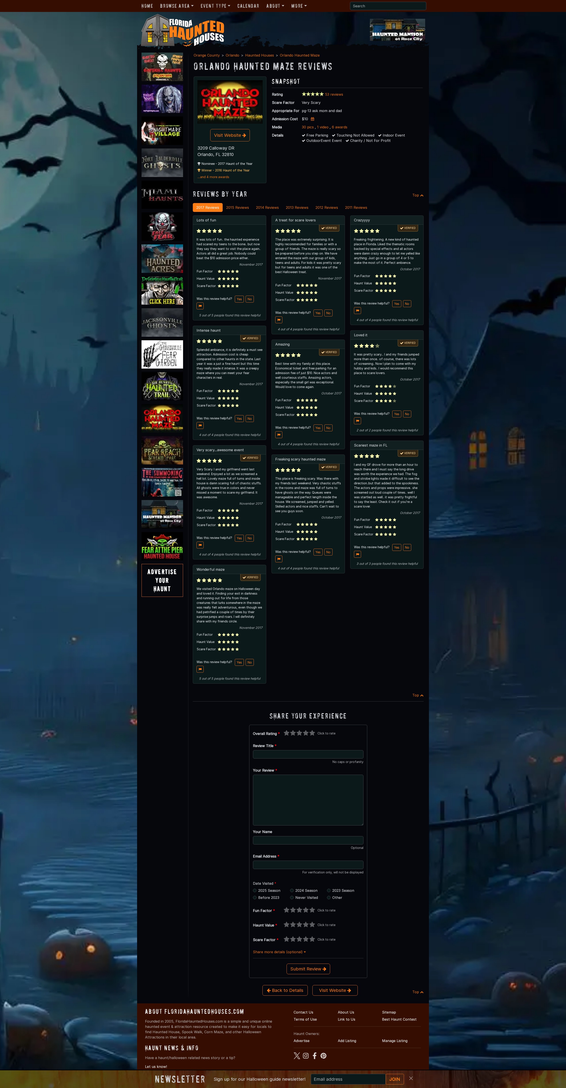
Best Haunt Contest (399, 1019)
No (250, 299)
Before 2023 (268, 897)
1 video (323, 127)
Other (337, 897)
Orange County (207, 55)
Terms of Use (305, 1019)
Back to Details (287, 990)
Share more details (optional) (278, 952)
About (273, 6)
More (297, 6)
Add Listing (347, 1041)
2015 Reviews (237, 207)
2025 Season (269, 890)
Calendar (248, 6)
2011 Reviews (356, 207)
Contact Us (303, 1012)
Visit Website (228, 135)
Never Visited (306, 897)
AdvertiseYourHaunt (162, 580)
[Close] (411, 1078)
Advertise (302, 1041)
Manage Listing (394, 1041)
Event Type (214, 6)
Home (147, 6)
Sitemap (389, 1012)
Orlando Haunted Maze (300, 55)
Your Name (262, 831)
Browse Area (175, 6)
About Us (346, 1012)
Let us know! (156, 1066)
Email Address (266, 856)
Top (416, 195)
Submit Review (306, 969)
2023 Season (343, 890)
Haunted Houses (259, 55)
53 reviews (334, 94)
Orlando (232, 55)
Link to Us (346, 1019)
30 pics (308, 127)
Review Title (265, 746)
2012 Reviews (327, 207)
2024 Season (306, 890)
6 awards (339, 127)
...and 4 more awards (213, 177)
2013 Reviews (297, 207)
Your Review (265, 770)
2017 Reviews (207, 207)
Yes (239, 299)
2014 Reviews (267, 207)
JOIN (394, 1079)
